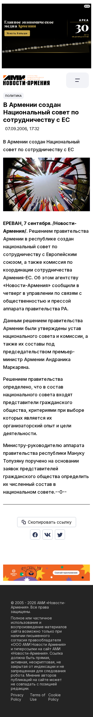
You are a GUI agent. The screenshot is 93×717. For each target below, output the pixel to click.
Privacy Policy (17, 697)
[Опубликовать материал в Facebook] (35, 534)
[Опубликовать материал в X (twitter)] (60, 534)
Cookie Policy (54, 697)
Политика (13, 96)
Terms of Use (37, 697)
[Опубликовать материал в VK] (47, 534)
